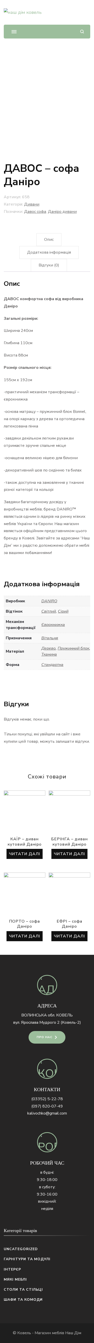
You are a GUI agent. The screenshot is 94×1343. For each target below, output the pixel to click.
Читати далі (24, 854)
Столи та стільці (23, 1289)
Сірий (63, 611)
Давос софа (35, 211)
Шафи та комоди (23, 1299)
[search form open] (82, 31)
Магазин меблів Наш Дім (58, 1333)
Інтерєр (12, 1269)
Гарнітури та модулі (27, 1259)
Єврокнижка (53, 624)
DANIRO (49, 601)
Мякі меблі (15, 1279)
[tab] (48, 239)
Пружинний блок (73, 648)
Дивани (31, 204)
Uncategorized (21, 1249)
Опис (49, 239)
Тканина (49, 654)
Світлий (48, 611)
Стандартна (52, 664)
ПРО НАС (44, 1037)
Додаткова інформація (49, 252)
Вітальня (49, 638)
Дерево (48, 648)
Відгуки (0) (49, 265)
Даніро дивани (62, 211)
